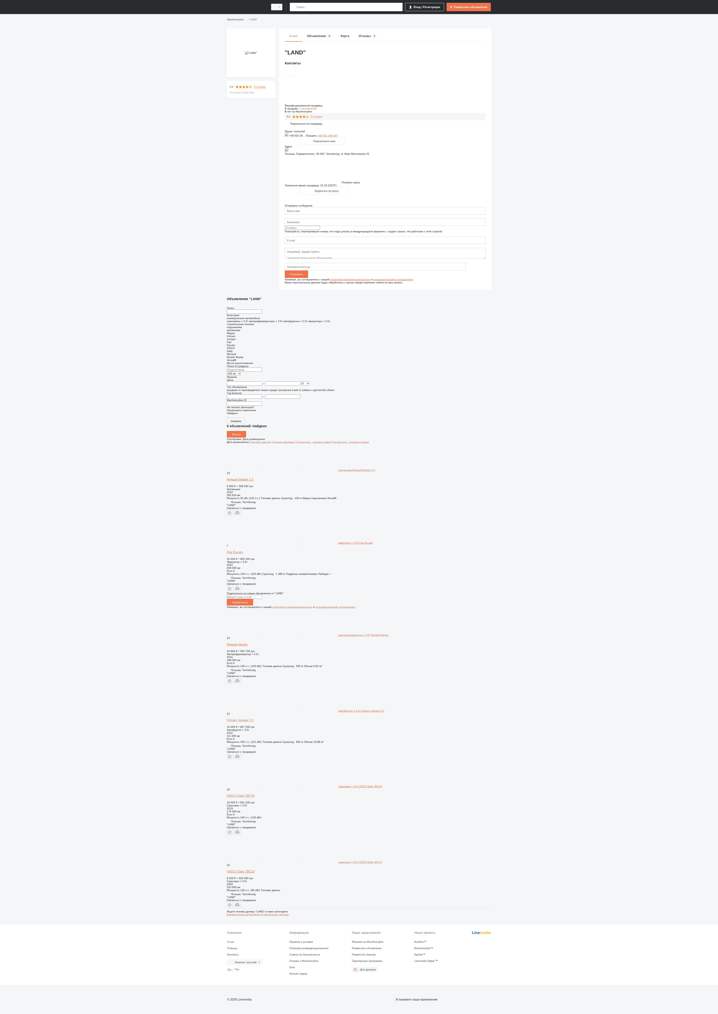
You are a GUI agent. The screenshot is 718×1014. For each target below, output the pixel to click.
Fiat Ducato (235, 552)
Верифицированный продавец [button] (304, 105)
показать (236, 421)
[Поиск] (293, 7)
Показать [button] (311, 135)
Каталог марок (298, 973)
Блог (292, 967)
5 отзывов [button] (259, 86)
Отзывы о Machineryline (303, 960)
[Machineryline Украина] (246, 7)
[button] (306, 123)
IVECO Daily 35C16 (240, 796)
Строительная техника (275, 914)
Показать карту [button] (351, 182)
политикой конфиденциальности (350, 279)
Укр (229, 969)
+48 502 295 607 (327, 135)
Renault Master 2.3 (240, 479)
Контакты (232, 954)
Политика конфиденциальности (308, 948)
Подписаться (240, 602)
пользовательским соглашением (393, 279)
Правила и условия (301, 941)
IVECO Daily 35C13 (240, 871)
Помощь (232, 948)
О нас (230, 941)
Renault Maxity (237, 644)
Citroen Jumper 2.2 (240, 720)
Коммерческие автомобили (244, 914)
